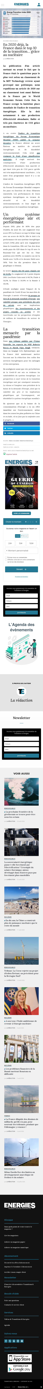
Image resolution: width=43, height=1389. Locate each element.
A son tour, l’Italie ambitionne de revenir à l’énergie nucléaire (20, 1022)
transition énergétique (26, 441)
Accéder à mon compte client (15, 1272)
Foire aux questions (11, 1300)
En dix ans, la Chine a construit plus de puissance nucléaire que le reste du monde (20, 923)
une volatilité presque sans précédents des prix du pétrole (21, 302)
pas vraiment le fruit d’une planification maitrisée (21, 156)
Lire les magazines (11, 1235)
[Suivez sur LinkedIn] (14, 1341)
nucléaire (16, 441)
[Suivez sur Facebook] (6, 1341)
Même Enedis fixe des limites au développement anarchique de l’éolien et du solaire (19, 1175)
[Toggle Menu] (2, 5)
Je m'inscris (21, 612)
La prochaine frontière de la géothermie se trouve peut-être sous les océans (19, 814)
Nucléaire (6, 41)
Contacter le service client (14, 1305)
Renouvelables (13, 41)
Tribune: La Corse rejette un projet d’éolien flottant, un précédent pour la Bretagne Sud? (21, 973)
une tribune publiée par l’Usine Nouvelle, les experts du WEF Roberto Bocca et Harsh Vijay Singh (21, 344)
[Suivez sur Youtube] (22, 1341)
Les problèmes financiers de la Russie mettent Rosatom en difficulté (19, 1071)
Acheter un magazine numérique (16, 1247)
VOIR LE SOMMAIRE (21, 513)
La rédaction (9, 59)
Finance (7, 1116)
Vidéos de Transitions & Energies (16, 1319)
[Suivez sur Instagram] (18, 1341)
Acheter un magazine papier (14, 1242)
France (11, 441)
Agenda (7, 1325)
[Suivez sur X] (10, 1341)
